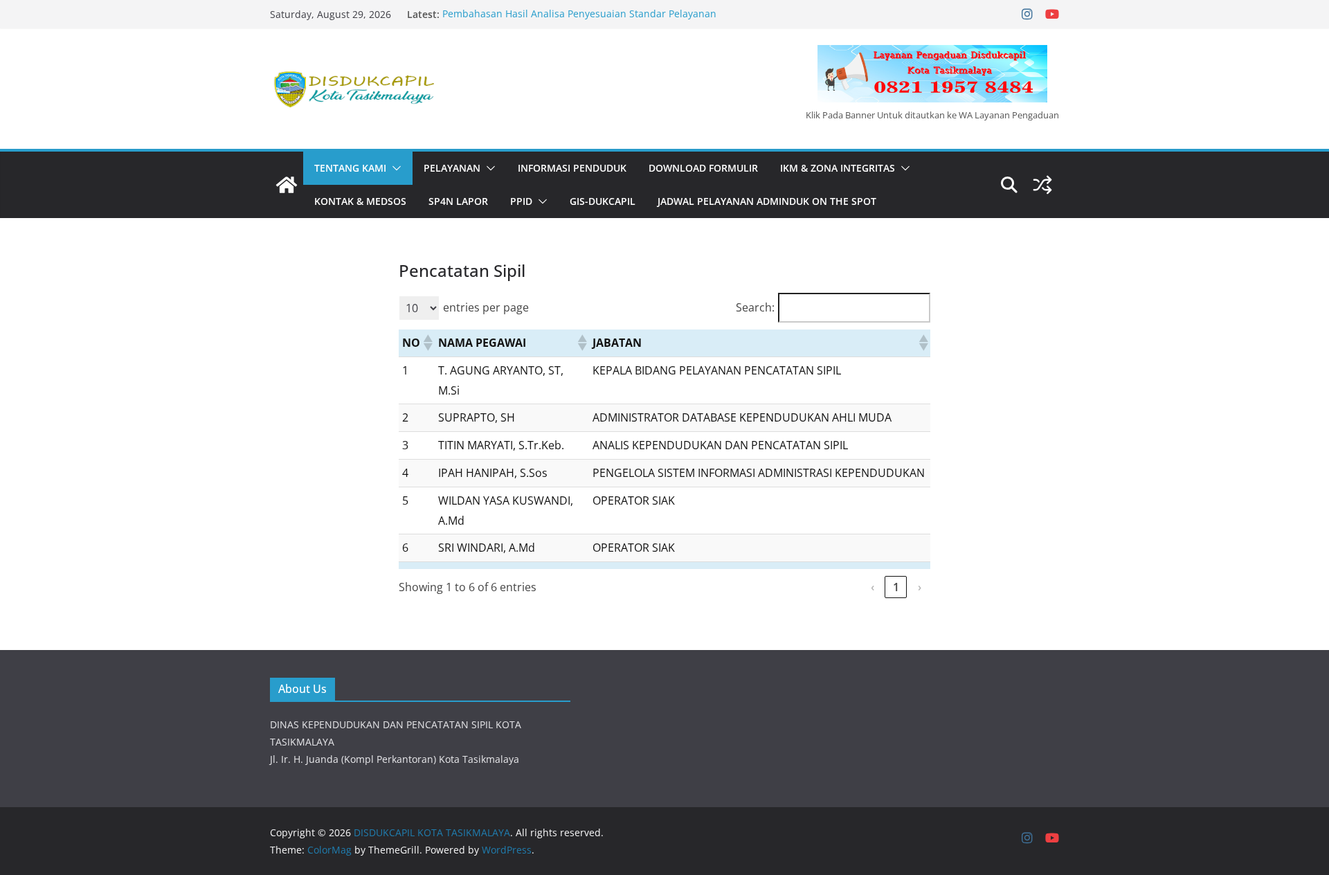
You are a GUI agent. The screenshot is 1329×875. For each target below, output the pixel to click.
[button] (393, 168)
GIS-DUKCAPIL (602, 201)
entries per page (486, 307)
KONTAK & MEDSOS (360, 201)
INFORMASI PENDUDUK (572, 167)
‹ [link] (872, 587)
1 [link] (896, 587)
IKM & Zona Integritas (837, 167)
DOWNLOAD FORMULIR (703, 167)
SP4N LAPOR (458, 201)
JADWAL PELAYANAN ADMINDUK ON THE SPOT (767, 201)
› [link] (919, 587)
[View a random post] (1042, 184)
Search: (755, 307)
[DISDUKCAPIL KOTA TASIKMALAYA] (286, 184)
